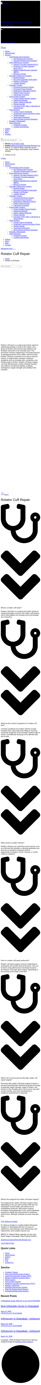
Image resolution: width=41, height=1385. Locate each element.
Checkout (11, 42)
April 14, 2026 (6, 1311)
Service (8, 55)
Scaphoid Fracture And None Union (26, 113)
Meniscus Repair (19, 74)
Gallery (7, 129)
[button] (20, 556)
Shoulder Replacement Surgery (25, 61)
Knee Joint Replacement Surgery (17, 1274)
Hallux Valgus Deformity (22, 102)
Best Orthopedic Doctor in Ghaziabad (20, 1306)
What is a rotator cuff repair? (11, 608)
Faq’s (7, 130)
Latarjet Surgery (19, 83)
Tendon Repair (18, 115)
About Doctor (10, 53)
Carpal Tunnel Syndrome (22, 112)
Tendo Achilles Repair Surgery (24, 98)
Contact (8, 134)
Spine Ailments (14, 123)
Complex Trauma (15, 85)
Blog (7, 132)
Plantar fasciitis (19, 104)
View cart (4, 42)
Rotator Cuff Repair (20, 81)
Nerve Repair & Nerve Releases (25, 119)
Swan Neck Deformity (21, 117)
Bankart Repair (19, 78)
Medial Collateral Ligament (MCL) (17, 1278)
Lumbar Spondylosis (21, 127)
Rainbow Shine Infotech (24, 1342)
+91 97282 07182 (7, 25)
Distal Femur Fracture (21, 93)
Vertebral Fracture (20, 125)
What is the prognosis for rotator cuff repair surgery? (20, 1199)
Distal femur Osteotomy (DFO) (24, 91)
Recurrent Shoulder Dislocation (25, 79)
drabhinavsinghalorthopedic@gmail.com (16, 22)
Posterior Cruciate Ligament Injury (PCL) (20, 1283)
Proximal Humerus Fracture (23, 87)
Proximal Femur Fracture (22, 89)
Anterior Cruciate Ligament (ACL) (25, 64)
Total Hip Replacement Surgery (16, 1289)
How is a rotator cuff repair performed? (15, 960)
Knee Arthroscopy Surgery (19, 62)
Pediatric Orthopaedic (17, 121)
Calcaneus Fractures (21, 95)
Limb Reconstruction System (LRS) (18, 1276)
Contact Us (9, 1262)
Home (7, 51)
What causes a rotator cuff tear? (12, 843)
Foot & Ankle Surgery (17, 96)
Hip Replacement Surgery (23, 59)
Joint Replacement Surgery (19, 57)
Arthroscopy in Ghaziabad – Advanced (20, 1318)
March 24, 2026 (6, 1324)
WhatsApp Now (7, 249)
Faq (6, 1261)
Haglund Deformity (20, 100)
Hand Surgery (14, 110)
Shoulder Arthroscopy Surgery (20, 76)
